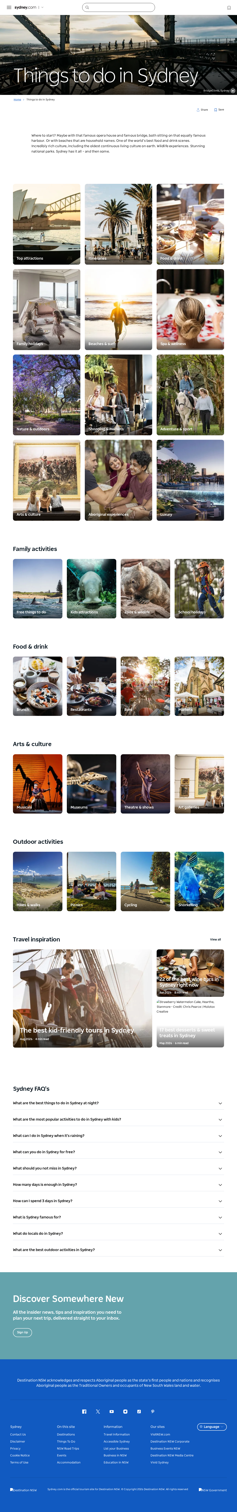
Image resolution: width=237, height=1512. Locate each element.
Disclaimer (17, 1441)
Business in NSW (115, 1455)
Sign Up (22, 1332)
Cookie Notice (20, 1455)
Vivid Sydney (160, 1462)
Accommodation (69, 1462)
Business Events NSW (165, 1448)
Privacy (15, 1448)
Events (61, 1455)
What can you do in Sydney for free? (44, 1152)
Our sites (158, 1427)
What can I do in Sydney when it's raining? (49, 1136)
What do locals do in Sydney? (38, 1234)
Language (211, 1427)
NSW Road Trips (68, 1448)
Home (17, 99)
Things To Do (66, 1441)
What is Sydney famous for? (37, 1217)
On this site (66, 1427)
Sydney (16, 1427)
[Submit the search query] (87, 7)
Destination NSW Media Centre (172, 1455)
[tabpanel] (118, 47)
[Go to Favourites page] (229, 7)
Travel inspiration (117, 940)
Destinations (66, 1434)
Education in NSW (116, 1462)
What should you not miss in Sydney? (45, 1168)
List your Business (116, 1448)
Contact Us (18, 1434)
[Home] (25, 7)
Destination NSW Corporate (170, 1441)
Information (113, 1427)
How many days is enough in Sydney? (45, 1185)
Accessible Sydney (117, 1441)
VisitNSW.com (160, 1434)
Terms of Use (19, 1462)
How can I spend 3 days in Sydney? (43, 1201)
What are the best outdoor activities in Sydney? (54, 1250)
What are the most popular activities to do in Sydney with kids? (67, 1119)
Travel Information (117, 1434)
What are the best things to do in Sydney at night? (56, 1103)
